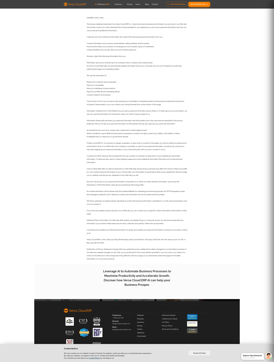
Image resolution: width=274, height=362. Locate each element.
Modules (140, 319)
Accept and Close (199, 353)
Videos (139, 329)
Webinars (140, 333)
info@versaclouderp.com (121, 324)
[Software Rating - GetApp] (198, 331)
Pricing (139, 326)
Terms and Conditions (170, 329)
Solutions (140, 322)
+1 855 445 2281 (118, 318)
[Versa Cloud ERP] (78, 310)
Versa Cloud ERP (75, 4)
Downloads (141, 336)
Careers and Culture (169, 319)
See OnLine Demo (178, 4)
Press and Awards (168, 315)
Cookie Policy (94, 358)
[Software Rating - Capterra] (198, 317)
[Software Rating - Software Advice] (198, 324)
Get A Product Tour (198, 4)
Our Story (165, 322)
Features (140, 315)
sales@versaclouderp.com (121, 329)
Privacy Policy (167, 326)
